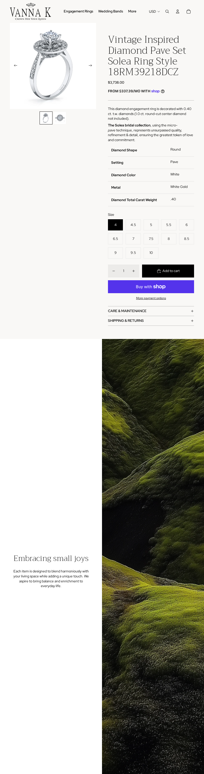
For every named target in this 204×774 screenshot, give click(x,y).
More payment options (151, 298)
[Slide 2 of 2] (60, 118)
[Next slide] (92, 65)
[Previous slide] (14, 65)
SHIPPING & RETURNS (126, 320)
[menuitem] (132, 11)
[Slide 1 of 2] (46, 118)
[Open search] (167, 11)
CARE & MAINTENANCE (127, 311)
